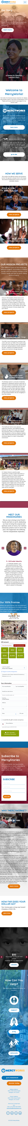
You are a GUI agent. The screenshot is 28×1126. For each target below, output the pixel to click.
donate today (14, 1083)
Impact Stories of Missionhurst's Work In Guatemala (14, 75)
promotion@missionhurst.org (14, 1108)
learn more (7, 30)
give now (6, 913)
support (14, 1010)
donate (14, 965)
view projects (14, 214)
